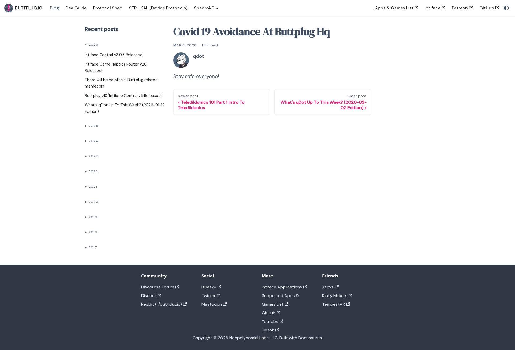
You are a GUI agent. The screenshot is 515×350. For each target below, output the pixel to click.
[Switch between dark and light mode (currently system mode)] (506, 8)
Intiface (432, 8)
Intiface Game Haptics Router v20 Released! (116, 67)
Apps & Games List (394, 8)
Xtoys (328, 287)
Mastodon (211, 304)
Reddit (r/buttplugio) (161, 304)
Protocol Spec (107, 8)
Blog (54, 8)
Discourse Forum (157, 287)
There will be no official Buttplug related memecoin (121, 83)
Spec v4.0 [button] (204, 8)
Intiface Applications (282, 287)
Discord (148, 295)
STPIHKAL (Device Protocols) (158, 8)
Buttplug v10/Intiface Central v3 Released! (123, 95)
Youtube (270, 321)
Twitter (208, 295)
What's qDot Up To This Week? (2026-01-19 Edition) (125, 108)
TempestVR (333, 304)
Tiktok (268, 330)
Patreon (460, 8)
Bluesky (208, 287)
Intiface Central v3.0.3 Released (113, 54)
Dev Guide (76, 8)
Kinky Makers (334, 295)
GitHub (486, 8)
